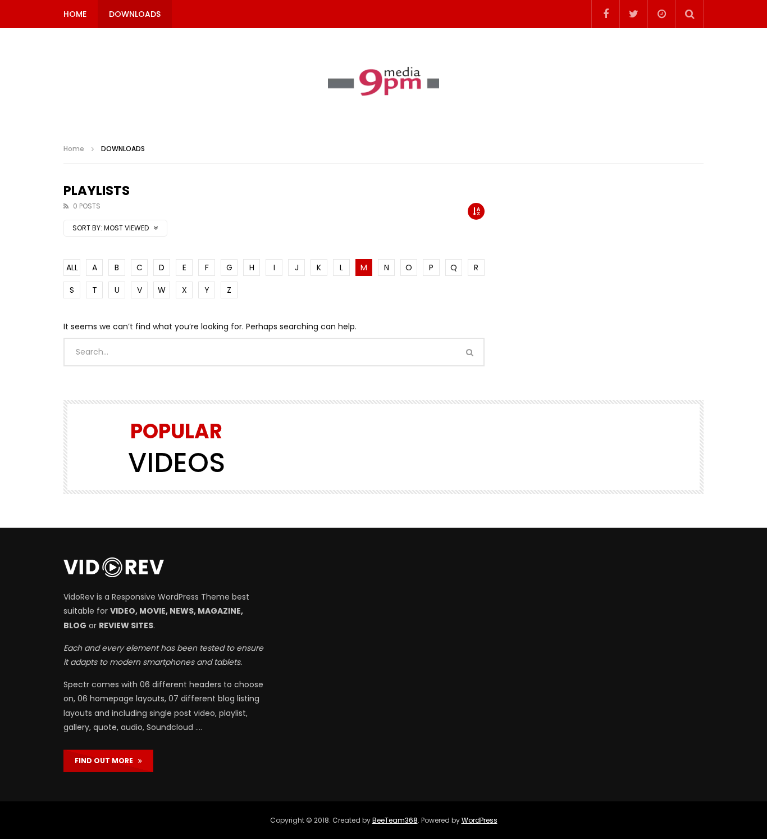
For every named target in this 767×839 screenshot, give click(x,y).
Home (73, 148)
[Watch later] (661, 14)
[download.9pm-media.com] (383, 81)
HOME (74, 14)
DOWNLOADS (135, 14)
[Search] (689, 14)
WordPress (479, 820)
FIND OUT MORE (106, 760)
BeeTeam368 (395, 820)
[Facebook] (605, 14)
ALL (72, 267)
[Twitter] (633, 14)
